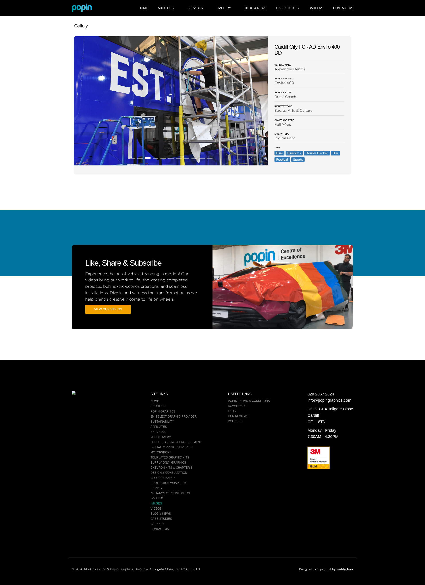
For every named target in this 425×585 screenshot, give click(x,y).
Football (282, 159)
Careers (316, 8)
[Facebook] (97, 407)
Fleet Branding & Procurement (176, 442)
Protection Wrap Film (168, 483)
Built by (339, 569)
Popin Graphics (163, 411)
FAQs (232, 411)
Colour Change (163, 478)
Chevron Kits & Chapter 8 (171, 467)
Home (143, 8)
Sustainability (162, 421)
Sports (298, 159)
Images (156, 503)
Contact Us (343, 8)
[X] (78, 424)
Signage (157, 488)
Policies (234, 421)
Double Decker (317, 153)
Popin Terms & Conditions (249, 401)
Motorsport (161, 452)
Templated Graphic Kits (170, 457)
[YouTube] (116, 424)
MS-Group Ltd (95, 569)
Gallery (224, 8)
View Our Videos (108, 309)
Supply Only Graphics (168, 462)
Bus (335, 153)
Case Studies (287, 8)
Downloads (237, 406)
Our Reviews (238, 416)
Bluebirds (294, 153)
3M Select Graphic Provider (174, 416)
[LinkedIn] (78, 407)
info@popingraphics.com (329, 400)
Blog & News (255, 8)
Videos (156, 508)
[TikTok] (97, 424)
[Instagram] (116, 407)
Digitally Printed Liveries (172, 447)
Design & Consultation (169, 472)
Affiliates (159, 426)
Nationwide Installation (170, 493)
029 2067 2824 (320, 394)
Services (195, 8)
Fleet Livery (161, 437)
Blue (279, 153)
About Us (166, 8)
